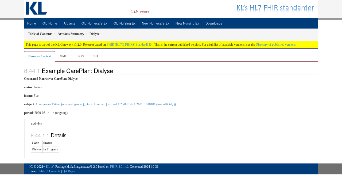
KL (48, 167)
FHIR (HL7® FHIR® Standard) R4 (130, 44)
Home (31, 23)
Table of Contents (49, 171)
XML (63, 56)
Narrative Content (39, 56)
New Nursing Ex (187, 23)
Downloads (213, 23)
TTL (96, 56)
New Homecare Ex (155, 23)
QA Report (69, 171)
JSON (80, 56)
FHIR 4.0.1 (117, 167)
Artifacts (69, 23)
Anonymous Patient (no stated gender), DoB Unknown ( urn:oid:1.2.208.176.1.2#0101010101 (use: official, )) (105, 104)
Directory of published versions (276, 44)
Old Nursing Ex (124, 23)
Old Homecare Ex (94, 23)
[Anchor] (116, 70)
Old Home (49, 23)
